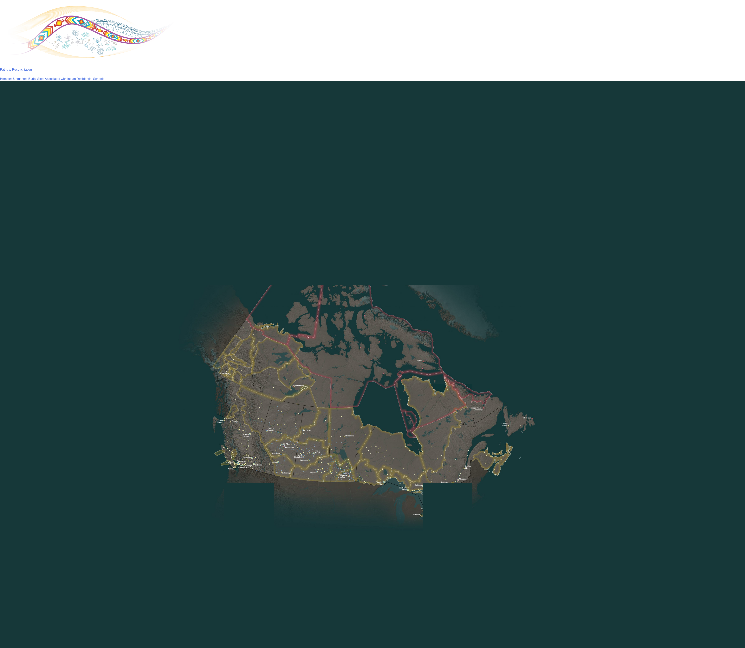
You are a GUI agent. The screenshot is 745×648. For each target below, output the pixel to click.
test (10, 78)
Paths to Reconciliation (16, 69)
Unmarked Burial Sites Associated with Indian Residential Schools (58, 78)
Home (4, 78)
